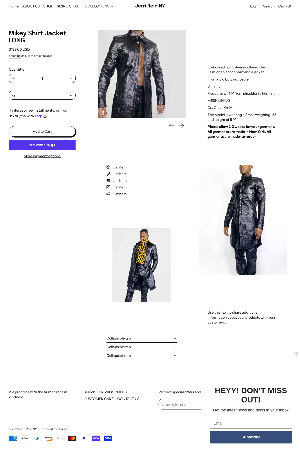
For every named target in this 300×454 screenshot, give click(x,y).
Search (89, 392)
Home (14, 6)
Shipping (15, 55)
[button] (142, 74)
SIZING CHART (69, 6)
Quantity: (16, 69)
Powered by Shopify (54, 429)
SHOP (48, 6)
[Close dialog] (296, 353)
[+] (71, 78)
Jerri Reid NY (28, 429)
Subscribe (250, 437)
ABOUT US (31, 6)
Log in (255, 6)
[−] (13, 78)
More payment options (42, 156)
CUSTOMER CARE (99, 399)
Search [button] (269, 6)
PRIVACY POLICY (113, 392)
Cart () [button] (284, 6)
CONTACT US (128, 399)
